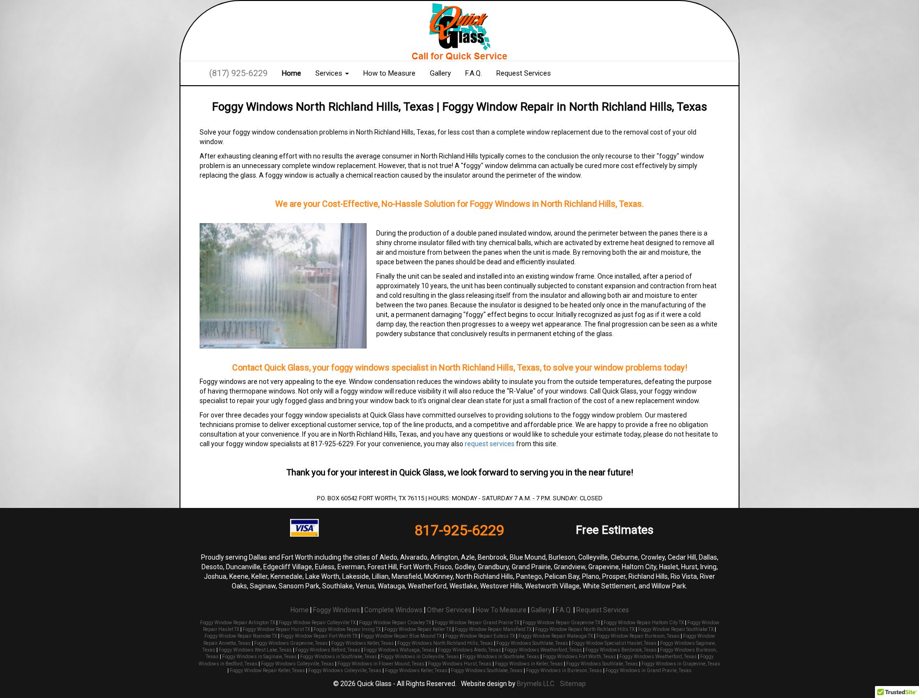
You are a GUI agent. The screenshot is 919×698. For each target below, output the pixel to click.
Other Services (449, 610)
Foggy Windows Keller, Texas (362, 643)
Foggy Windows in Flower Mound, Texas (381, 663)
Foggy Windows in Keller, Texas (529, 663)
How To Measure (501, 610)
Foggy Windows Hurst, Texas (460, 663)
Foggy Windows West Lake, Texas (255, 650)
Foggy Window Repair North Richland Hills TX (585, 629)
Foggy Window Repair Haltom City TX (644, 622)
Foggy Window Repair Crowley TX (395, 622)
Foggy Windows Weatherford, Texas (543, 650)
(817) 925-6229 (238, 73)
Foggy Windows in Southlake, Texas (338, 656)
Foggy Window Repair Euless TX (480, 636)
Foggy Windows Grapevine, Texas (291, 643)
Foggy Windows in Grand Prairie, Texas (648, 670)
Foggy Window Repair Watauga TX (555, 636)
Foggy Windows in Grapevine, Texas (680, 663)
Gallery (440, 73)
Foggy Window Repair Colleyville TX (317, 622)
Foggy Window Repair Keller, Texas (267, 670)
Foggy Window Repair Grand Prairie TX (477, 622)
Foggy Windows (336, 610)
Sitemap (573, 683)
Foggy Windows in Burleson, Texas (564, 670)
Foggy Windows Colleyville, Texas (297, 663)
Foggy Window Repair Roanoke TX (240, 636)
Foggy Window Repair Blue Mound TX (401, 636)
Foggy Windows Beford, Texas (327, 650)
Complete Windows (393, 610)
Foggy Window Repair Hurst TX (276, 629)
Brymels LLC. (536, 683)
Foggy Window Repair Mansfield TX (493, 629)
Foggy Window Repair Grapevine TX (561, 622)
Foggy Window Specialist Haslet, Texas (614, 643)
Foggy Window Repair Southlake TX (676, 629)
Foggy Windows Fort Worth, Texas (579, 656)
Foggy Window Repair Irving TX (347, 629)
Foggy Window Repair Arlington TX (237, 622)
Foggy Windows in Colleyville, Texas (420, 656)
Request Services (523, 73)
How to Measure (389, 73)
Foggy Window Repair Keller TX (417, 629)
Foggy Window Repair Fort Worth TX (319, 636)
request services (490, 444)
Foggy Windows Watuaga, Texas (399, 650)
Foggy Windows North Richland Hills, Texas (445, 643)
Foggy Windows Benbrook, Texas (621, 650)
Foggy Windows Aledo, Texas (469, 650)
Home (291, 73)
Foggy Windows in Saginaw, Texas (259, 656)
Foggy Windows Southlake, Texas (532, 643)
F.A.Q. (473, 73)
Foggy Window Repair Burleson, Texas (638, 636)
